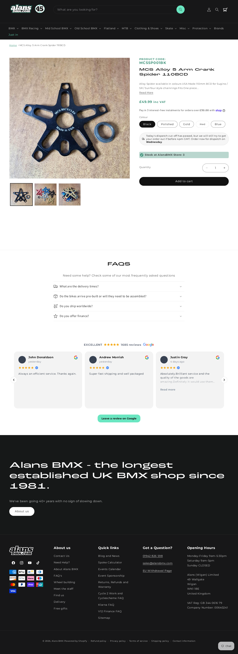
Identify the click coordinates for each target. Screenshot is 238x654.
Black (147, 124)
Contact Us (61, 556)
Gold (186, 124)
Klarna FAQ (106, 604)
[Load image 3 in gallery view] (70, 194)
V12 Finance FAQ (110, 611)
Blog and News (108, 556)
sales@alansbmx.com (158, 563)
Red (204, 125)
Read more (167, 389)
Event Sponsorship (111, 575)
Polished (167, 124)
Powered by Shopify (75, 641)
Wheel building (64, 582)
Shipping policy (160, 641)
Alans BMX (58, 641)
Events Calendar (109, 569)
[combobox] (119, 9)
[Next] (224, 380)
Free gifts (60, 608)
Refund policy (98, 641)
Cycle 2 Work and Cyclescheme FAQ (111, 596)
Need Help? (62, 562)
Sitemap (104, 618)
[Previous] (14, 380)
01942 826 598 (153, 556)
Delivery (59, 601)
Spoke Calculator (110, 562)
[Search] (180, 9)
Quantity (145, 167)
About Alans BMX (66, 569)
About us (22, 511)
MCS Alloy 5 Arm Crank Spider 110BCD (43, 45)
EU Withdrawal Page (157, 570)
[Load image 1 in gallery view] (21, 194)
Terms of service (138, 641)
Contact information (184, 641)
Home (13, 45)
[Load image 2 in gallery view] (45, 194)
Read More (146, 92)
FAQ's (58, 575)
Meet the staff (63, 588)
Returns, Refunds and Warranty (113, 585)
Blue (218, 124)
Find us (59, 595)
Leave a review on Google (119, 418)
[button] (13, 28)
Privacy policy (118, 641)
